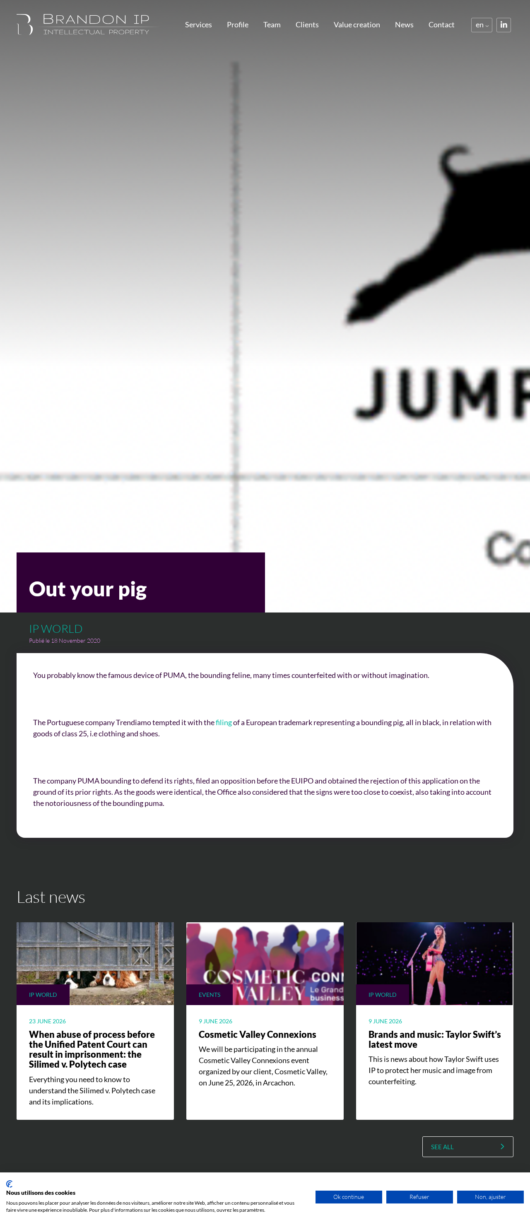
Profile (237, 24)
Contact (442, 24)
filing (224, 722)
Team (272, 24)
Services (198, 24)
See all (442, 1146)
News (404, 24)
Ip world (56, 628)
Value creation (357, 24)
